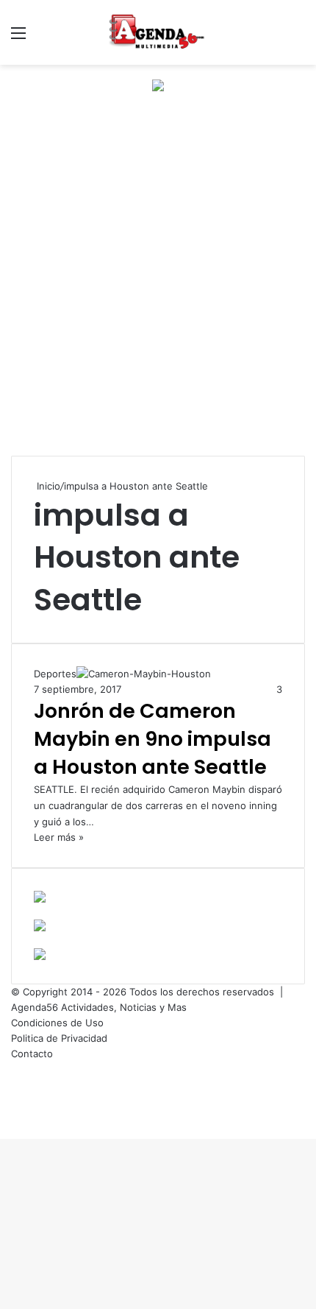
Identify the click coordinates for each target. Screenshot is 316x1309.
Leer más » (59, 837)
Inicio (47, 486)
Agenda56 (34, 1007)
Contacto (32, 1053)
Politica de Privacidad (59, 1038)
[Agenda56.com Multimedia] (158, 32)
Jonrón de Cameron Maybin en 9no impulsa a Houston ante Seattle (152, 738)
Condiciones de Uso (57, 1022)
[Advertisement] (158, 286)
